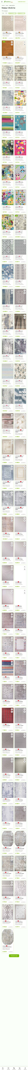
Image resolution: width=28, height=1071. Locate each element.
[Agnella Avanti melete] (20, 77)
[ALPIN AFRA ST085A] (20, 552)
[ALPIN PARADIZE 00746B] (20, 843)
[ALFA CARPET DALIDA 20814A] (7, 503)
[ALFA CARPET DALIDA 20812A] (7, 477)
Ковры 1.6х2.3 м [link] (12, 5)
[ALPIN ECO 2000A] (7, 576)
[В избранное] (12, 17)
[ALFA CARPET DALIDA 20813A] (20, 477)
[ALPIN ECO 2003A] (20, 600)
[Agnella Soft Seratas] (20, 326)
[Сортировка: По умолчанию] (3, 13)
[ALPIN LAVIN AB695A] (20, 624)
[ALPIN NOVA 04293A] (20, 818)
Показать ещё (14, 955)
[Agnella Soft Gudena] (7, 301)
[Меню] (2, 1)
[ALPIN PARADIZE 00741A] (7, 843)
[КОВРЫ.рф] (8, 2)
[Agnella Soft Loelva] (20, 301)
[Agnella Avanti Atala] (7, 77)
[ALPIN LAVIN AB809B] (20, 695)
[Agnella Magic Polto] (20, 226)
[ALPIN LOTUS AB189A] (20, 793)
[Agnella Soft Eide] (20, 276)
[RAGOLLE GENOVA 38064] (7, 27)
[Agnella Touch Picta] (7, 375)
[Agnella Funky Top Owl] (20, 177)
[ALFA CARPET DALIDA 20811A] (20, 451)
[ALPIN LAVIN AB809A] (7, 695)
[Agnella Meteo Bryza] (7, 251)
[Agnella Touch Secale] (7, 425)
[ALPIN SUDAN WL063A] (20, 892)
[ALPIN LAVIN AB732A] (7, 647)
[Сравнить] (12, 20)
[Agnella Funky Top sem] (7, 201)
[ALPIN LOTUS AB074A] (7, 793)
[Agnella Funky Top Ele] (20, 127)
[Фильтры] (6, 13)
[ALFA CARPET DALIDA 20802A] (20, 425)
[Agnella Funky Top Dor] (7, 127)
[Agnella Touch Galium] (20, 351)
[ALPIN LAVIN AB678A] (7, 624)
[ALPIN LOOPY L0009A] (20, 720)
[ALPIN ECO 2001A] (20, 576)
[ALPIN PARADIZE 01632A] (20, 868)
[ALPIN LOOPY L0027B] (7, 769)
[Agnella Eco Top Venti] (7, 102)
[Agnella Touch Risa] (7, 400)
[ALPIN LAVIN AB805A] (20, 671)
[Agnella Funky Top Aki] (20, 102)
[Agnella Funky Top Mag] (7, 177)
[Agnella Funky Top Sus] (20, 201)
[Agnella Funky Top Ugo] (7, 226)
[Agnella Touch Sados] (20, 400)
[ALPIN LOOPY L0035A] (20, 769)
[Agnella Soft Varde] (7, 351)
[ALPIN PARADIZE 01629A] (7, 868)
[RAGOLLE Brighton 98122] (7, 52)
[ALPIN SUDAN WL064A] (7, 916)
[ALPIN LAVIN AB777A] (20, 647)
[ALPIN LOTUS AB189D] (7, 818)
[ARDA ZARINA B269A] (20, 916)
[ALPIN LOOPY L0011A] (20, 744)
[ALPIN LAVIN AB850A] (7, 720)
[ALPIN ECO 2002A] (7, 600)
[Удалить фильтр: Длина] (24, 13)
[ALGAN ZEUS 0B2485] (7, 528)
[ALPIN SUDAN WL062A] (7, 892)
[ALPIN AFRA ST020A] (20, 528)
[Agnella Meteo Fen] (20, 251)
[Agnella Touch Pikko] (20, 375)
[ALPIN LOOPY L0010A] (7, 744)
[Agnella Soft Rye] (7, 326)
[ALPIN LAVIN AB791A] (7, 671)
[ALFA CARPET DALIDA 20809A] (7, 451)
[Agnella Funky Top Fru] (7, 152)
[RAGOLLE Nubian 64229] (20, 27)
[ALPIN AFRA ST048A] (7, 552)
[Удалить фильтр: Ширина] (15, 13)
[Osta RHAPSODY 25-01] (20, 52)
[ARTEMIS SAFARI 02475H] (7, 941)
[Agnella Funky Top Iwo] (20, 152)
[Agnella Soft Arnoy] (7, 276)
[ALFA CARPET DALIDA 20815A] (20, 503)
